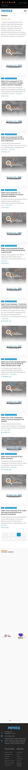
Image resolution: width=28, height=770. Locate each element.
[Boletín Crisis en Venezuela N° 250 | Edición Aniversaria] (14, 445)
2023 (3, 78)
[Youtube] (9, 2)
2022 (3, 301)
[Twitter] (2, 2)
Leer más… (19, 93)
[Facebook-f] (5, 2)
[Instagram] (7, 2)
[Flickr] (14, 2)
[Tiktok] (12, 2)
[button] (25, 11)
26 (19, 539)
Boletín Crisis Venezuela (11, 78)
